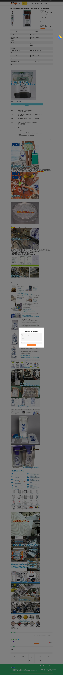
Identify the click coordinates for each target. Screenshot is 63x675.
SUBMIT (31, 345)
